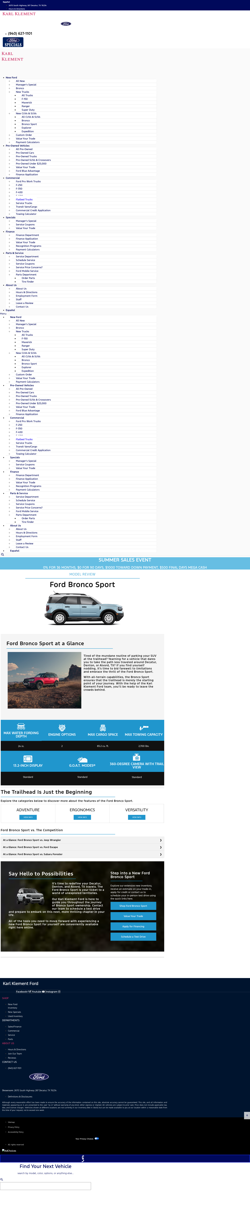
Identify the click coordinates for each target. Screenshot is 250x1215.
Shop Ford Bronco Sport (133, 905)
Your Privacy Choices (84, 1139)
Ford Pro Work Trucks (28, 181)
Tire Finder (28, 281)
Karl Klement (19, 13)
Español (10, 310)
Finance (10, 231)
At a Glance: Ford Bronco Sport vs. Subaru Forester (32, 854)
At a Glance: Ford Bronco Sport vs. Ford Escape (30, 847)
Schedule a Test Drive (133, 936)
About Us (11, 285)
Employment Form (26, 295)
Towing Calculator (26, 214)
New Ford (11, 77)
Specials (10, 217)
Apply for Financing (133, 926)
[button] (78, 313)
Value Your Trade (25, 228)
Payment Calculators (27, 249)
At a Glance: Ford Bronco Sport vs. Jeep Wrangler (32, 840)
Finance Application (27, 174)
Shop (5, 998)
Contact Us (22, 306)
